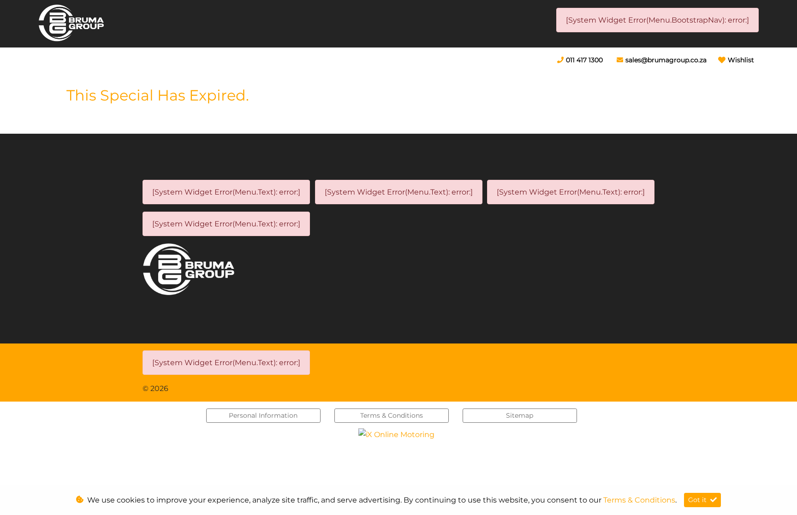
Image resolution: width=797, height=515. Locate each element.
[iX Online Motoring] (398, 434)
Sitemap (519, 415)
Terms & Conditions (391, 415)
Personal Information (263, 415)
